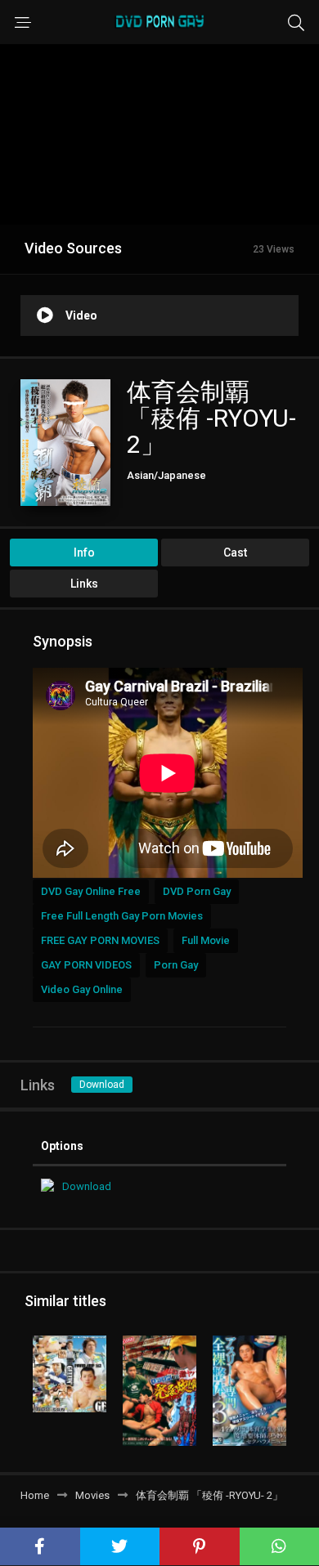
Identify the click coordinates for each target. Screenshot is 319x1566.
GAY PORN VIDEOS (86, 965)
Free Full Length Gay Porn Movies (122, 916)
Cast (235, 552)
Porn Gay (176, 965)
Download (101, 1084)
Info (84, 552)
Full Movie (206, 940)
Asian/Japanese (166, 475)
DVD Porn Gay (197, 891)
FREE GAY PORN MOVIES (100, 940)
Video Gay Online (82, 989)
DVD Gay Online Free (91, 891)
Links (84, 583)
